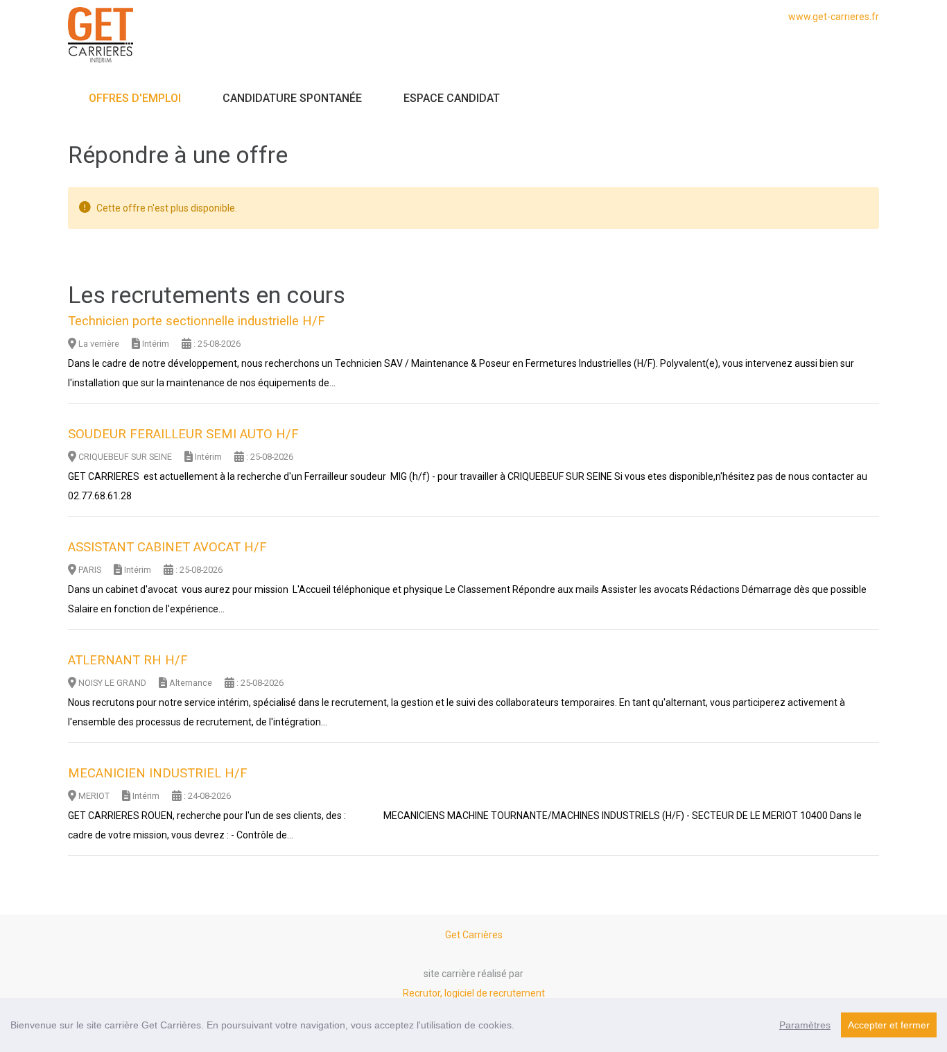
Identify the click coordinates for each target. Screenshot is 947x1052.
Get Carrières (474, 934)
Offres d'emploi (135, 98)
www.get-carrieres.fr (833, 16)
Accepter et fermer (889, 1025)
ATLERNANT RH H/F (128, 660)
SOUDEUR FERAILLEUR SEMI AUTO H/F (183, 434)
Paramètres (805, 1025)
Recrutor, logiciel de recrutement (474, 993)
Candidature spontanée (292, 98)
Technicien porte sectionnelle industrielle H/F (196, 321)
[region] (473, 1025)
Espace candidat (451, 98)
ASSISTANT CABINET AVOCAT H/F (167, 547)
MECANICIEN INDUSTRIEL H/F (157, 773)
